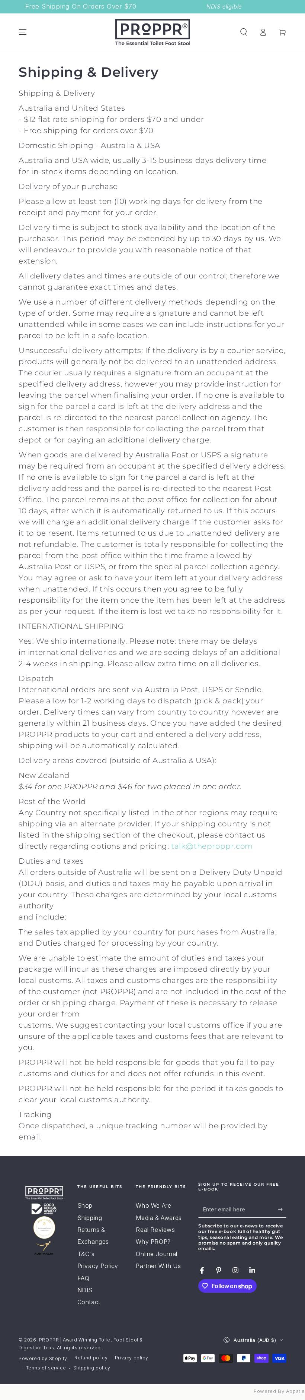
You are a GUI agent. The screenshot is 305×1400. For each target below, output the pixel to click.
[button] (243, 32)
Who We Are (153, 1205)
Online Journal (156, 1254)
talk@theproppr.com (212, 846)
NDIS (85, 1290)
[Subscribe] (282, 1209)
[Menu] (22, 32)
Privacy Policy (97, 1266)
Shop (85, 1205)
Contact (88, 1302)
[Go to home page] (152, 32)
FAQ (83, 1278)
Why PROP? (153, 1241)
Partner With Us (158, 1266)
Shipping (89, 1217)
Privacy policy (131, 1357)
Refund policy (90, 1357)
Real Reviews (155, 1229)
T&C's (86, 1254)
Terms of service (46, 1368)
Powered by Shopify (43, 1358)
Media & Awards (159, 1217)
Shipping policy (91, 1368)
